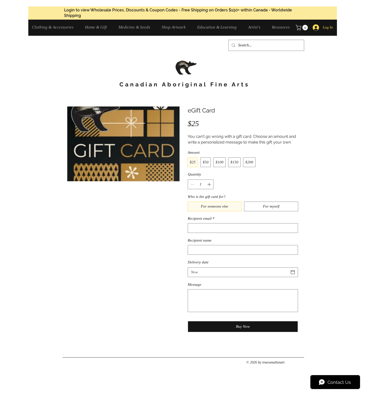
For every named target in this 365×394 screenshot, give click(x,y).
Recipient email (201, 218)
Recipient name (200, 240)
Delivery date (198, 262)
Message (194, 285)
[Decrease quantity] (191, 184)
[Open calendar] (293, 272)
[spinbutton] (200, 184)
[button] (54, 27)
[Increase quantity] (209, 184)
